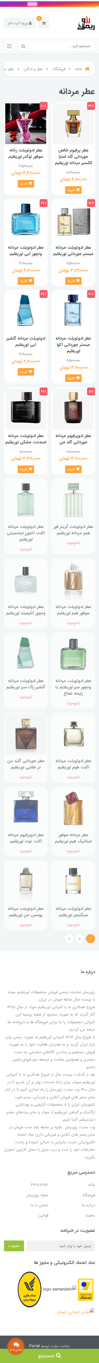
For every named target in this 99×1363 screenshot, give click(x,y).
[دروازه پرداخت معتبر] (86, 1289)
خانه (91, 1185)
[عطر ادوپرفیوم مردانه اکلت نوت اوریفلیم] (25, 808)
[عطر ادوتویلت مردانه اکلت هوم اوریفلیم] (73, 734)
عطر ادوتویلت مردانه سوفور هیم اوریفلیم (73, 610)
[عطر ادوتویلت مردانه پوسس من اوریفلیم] (25, 882)
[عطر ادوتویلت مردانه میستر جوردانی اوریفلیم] (73, 220)
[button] (43, 23)
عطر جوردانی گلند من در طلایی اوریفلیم (25, 764)
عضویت (14, 1246)
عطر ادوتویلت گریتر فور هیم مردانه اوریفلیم (73, 529)
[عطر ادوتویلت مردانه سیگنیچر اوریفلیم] (73, 882)
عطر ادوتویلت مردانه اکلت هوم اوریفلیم (73, 764)
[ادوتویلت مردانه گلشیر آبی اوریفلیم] (25, 311)
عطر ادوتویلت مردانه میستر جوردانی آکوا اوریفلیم (73, 344)
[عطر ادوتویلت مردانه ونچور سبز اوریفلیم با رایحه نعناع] (73, 654)
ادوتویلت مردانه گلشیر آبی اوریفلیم (25, 341)
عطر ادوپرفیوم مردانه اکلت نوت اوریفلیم (26, 838)
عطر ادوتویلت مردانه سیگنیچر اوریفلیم (73, 911)
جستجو (47, 1356)
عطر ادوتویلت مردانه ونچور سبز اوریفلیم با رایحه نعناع (73, 687)
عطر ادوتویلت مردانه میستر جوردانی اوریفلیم (73, 250)
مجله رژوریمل (37, 1195)
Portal (34, 1346)
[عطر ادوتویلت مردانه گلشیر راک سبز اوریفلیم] (25, 654)
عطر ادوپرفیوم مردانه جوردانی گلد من (73, 439)
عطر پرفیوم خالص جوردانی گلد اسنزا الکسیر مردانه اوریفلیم (73, 156)
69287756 (39, 1185)
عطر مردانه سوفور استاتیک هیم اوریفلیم (73, 838)
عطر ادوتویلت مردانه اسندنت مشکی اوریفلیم (25, 439)
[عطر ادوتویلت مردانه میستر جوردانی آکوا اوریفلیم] (73, 311)
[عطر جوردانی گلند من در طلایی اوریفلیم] (25, 734)
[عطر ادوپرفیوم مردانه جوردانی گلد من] (73, 409)
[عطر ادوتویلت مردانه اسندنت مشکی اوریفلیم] (25, 409)
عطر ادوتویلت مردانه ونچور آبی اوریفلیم (26, 250)
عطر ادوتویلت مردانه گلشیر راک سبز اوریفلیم (25, 684)
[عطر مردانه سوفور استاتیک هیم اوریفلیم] (73, 808)
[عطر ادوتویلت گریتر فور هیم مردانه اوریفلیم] (73, 500)
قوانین (43, 1215)
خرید (71, 190)
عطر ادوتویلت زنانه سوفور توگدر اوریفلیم (25, 153)
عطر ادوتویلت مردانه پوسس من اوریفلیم (26, 911)
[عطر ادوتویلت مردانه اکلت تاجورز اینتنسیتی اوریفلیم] (25, 500)
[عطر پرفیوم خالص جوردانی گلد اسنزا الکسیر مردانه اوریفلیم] (73, 123)
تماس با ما (39, 1205)
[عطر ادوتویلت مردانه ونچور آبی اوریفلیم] (25, 220)
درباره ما (88, 1205)
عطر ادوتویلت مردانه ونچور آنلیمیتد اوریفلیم (25, 610)
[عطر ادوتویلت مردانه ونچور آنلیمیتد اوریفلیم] (25, 580)
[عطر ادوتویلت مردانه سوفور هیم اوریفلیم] (73, 580)
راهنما (90, 1215)
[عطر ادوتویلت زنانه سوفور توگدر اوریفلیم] (25, 123)
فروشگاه (88, 1195)
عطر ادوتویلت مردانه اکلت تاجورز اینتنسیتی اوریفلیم (26, 533)
